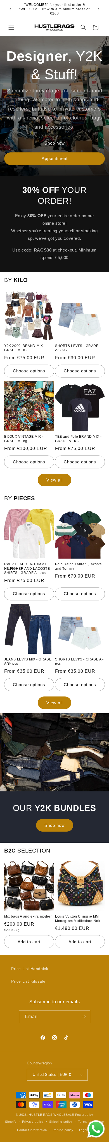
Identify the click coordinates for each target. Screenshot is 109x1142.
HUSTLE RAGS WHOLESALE (51, 1114)
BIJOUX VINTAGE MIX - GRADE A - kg (23, 439)
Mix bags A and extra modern (28, 916)
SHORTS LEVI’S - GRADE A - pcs (79, 661)
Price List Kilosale (28, 981)
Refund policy (63, 1130)
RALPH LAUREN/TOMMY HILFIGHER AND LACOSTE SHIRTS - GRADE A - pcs (27, 568)
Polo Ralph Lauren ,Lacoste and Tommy (78, 566)
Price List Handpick (29, 968)
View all (54, 480)
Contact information (32, 1130)
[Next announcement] (99, 9)
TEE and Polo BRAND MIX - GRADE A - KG (78, 439)
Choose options (29, 370)
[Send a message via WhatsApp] (96, 1129)
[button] (11, 27)
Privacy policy (33, 1121)
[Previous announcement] (10, 9)
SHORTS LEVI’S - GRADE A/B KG (77, 348)
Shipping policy (60, 1121)
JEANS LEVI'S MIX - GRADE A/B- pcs (27, 661)
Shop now (54, 143)
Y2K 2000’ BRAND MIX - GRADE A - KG (24, 348)
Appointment (55, 158)
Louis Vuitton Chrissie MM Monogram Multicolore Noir (78, 918)
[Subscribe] (84, 1016)
